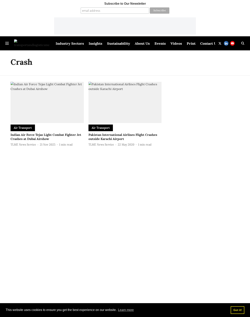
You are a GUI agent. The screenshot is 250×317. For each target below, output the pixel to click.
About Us (142, 43)
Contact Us (209, 43)
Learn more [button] (126, 310)
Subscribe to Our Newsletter (125, 3)
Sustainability (118, 43)
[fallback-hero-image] (47, 102)
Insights (95, 43)
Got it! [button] (237, 310)
